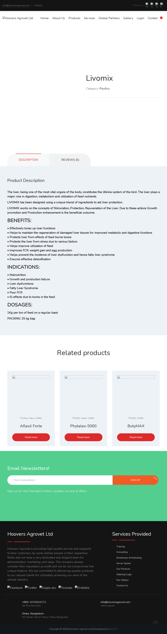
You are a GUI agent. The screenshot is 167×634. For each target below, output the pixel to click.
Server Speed (123, 563)
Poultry (104, 89)
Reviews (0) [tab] (70, 160)
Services (89, 18)
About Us (58, 18)
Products (74, 18)
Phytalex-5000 (83, 426)
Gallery (128, 18)
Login (140, 18)
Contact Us (122, 585)
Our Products (123, 568)
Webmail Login (124, 574)
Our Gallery (122, 580)
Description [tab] (28, 160)
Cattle (38, 418)
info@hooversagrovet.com (16, 5)
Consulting (122, 552)
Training (120, 546)
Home (44, 18)
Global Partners (109, 18)
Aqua (31, 418)
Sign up (135, 480)
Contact (153, 18)
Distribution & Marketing (129, 557)
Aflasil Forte (31, 426)
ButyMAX (136, 426)
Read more (31, 437)
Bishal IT (113, 629)
